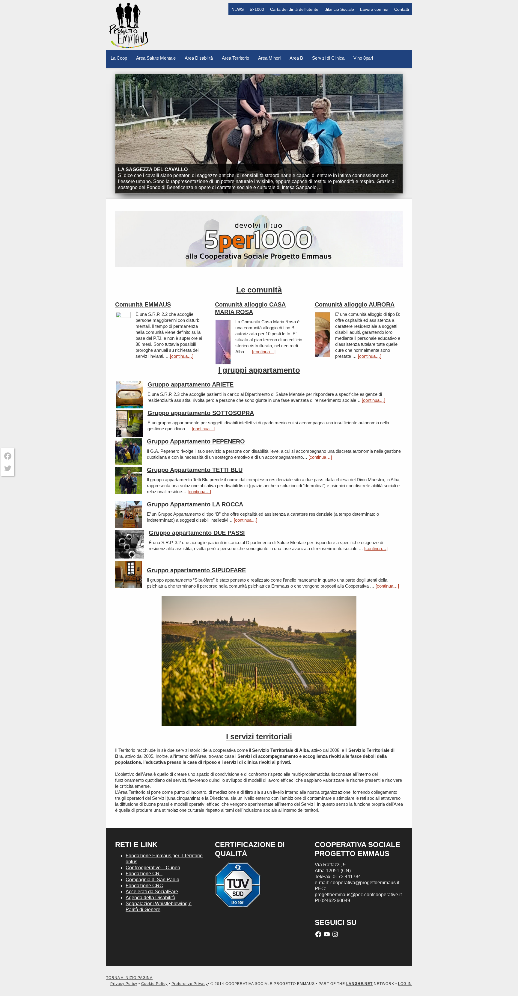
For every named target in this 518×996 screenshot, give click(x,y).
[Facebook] (8, 456)
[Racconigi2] (128, 481)
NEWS (237, 9)
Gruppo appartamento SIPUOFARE (196, 570)
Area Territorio (235, 58)
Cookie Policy (154, 984)
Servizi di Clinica (328, 58)
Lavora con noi (374, 9)
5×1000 (257, 9)
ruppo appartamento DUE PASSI (199, 532)
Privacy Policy (123, 984)
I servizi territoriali (259, 736)
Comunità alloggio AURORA (354, 304)
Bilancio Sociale (339, 9)
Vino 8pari (363, 58)
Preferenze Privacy (189, 984)
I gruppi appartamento (259, 370)
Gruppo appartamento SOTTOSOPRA (200, 413)
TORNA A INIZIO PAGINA (129, 978)
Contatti (401, 9)
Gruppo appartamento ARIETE (190, 384)
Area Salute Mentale (156, 58)
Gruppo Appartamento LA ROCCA (195, 504)
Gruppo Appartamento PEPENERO (196, 441)
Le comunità (259, 289)
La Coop (119, 58)
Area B (296, 58)
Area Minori (269, 58)
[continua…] (181, 356)
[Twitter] (8, 468)
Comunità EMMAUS (143, 304)
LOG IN (405, 984)
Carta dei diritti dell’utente (294, 9)
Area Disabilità (199, 58)
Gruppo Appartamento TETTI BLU (195, 470)
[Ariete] (129, 545)
